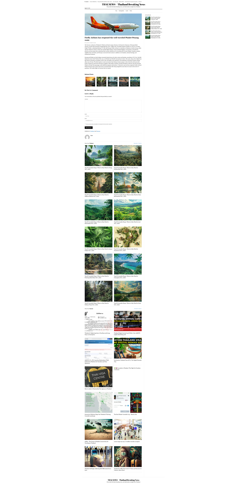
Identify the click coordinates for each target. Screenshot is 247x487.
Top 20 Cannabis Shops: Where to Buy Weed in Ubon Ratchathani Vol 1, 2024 (127, 195)
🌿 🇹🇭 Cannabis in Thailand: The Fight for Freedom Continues (127, 368)
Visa (116, 10)
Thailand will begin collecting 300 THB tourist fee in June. (98, 469)
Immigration (121, 10)
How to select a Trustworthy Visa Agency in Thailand (98, 389)
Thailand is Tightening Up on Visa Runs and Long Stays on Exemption (97, 333)
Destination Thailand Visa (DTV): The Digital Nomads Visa (128, 360)
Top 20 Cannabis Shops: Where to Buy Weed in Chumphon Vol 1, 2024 (126, 276)
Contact (140, 1)
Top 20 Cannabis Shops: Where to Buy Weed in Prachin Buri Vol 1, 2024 (126, 168)
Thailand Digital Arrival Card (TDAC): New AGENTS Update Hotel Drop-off (127, 333)
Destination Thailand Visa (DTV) (131, 1)
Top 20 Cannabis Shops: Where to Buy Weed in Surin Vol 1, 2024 (127, 304)
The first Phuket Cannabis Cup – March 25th (125, 414)
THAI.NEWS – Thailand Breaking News (123, 4)
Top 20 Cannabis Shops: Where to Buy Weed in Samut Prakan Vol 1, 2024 (98, 249)
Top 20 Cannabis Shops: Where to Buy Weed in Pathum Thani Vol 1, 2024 (97, 304)
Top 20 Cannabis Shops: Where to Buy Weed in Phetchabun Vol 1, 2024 (97, 222)
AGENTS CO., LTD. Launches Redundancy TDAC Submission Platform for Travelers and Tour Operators (97, 361)
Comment (86, 99)
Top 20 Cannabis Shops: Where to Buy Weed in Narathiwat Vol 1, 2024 (126, 249)
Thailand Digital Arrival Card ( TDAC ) (104, 1)
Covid (127, 10)
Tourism (98, 131)
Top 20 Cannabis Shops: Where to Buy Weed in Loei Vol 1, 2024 (127, 222)
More (131, 10)
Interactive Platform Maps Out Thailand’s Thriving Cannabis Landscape (98, 415)
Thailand (92, 131)
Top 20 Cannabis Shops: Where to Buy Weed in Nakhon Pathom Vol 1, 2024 (97, 195)
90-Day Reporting (93, 1)
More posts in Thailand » (138, 143)
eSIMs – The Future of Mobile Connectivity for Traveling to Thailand (96, 442)
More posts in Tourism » (138, 308)
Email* (86, 118)
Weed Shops (121, 1)
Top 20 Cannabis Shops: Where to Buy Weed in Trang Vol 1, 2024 (98, 168)
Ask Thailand (115, 1)
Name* (86, 114)
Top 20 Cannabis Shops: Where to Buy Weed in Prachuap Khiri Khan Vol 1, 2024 (97, 276)
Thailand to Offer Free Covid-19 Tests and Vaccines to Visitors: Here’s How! (128, 469)
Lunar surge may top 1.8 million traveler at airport (127, 441)
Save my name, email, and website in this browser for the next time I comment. (99, 124)
